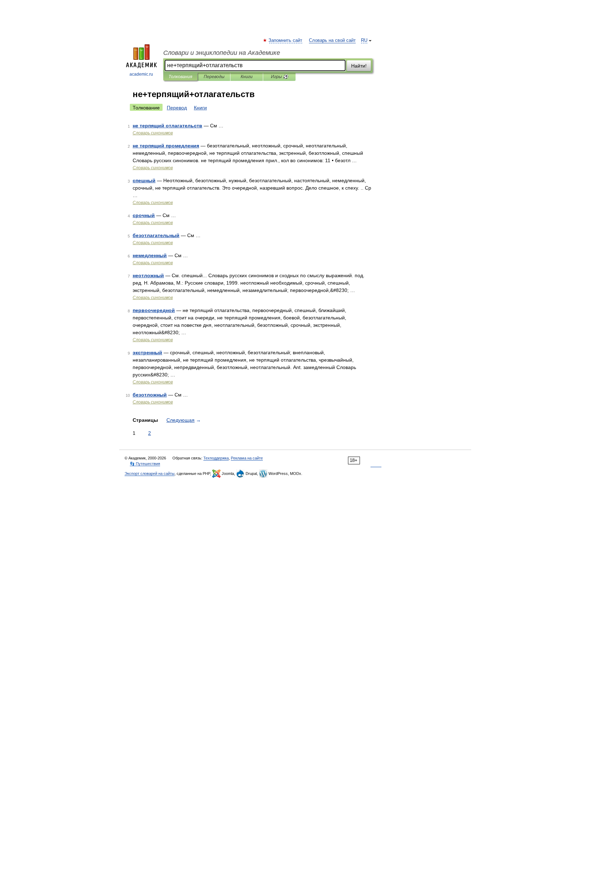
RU (364, 40)
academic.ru (141, 74)
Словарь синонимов (153, 133)
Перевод (177, 107)
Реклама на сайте (247, 458)
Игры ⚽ (279, 76)
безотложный (150, 395)
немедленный (150, 255)
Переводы (214, 76)
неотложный (148, 275)
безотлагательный (156, 235)
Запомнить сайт (285, 40)
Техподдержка (216, 458)
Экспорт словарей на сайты (150, 473)
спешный (144, 180)
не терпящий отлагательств (167, 125)
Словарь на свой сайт (332, 40)
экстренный (147, 352)
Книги (247, 76)
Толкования (180, 76)
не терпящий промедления (166, 145)
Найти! (359, 66)
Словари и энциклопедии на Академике (221, 52)
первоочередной (154, 310)
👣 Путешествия (145, 464)
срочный (144, 215)
